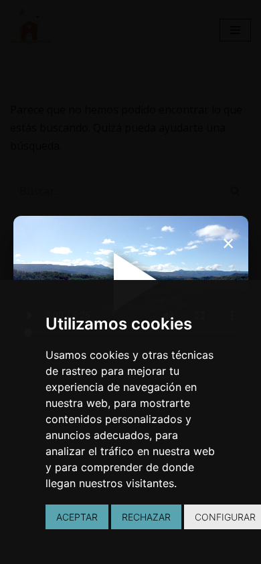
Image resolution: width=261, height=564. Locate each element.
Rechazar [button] (146, 517)
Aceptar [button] (77, 517)
